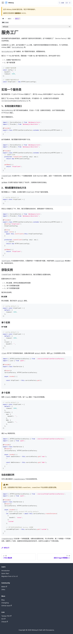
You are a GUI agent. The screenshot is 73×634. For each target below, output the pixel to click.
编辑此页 (6, 548)
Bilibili (3, 587)
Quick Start (5, 573)
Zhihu (3, 589)
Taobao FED (5, 616)
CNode (3, 622)
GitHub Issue (5, 605)
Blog (2, 600)
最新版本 (18, 13)
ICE (2, 619)
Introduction (5, 570)
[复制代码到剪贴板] (69, 67)
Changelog (5, 603)
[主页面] (3, 18)
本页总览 (5, 27)
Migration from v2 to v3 (9, 576)
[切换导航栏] (2, 2)
